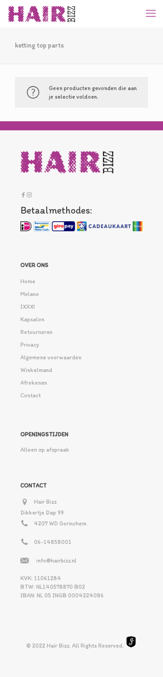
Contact (30, 395)
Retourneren (36, 332)
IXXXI (27, 306)
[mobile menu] (150, 13)
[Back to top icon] (144, 658)
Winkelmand (36, 370)
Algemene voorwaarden (51, 357)
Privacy (29, 344)
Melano (29, 294)
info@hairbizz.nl (56, 560)
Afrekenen (33, 382)
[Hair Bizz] (42, 13)
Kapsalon (32, 319)
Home (27, 281)
